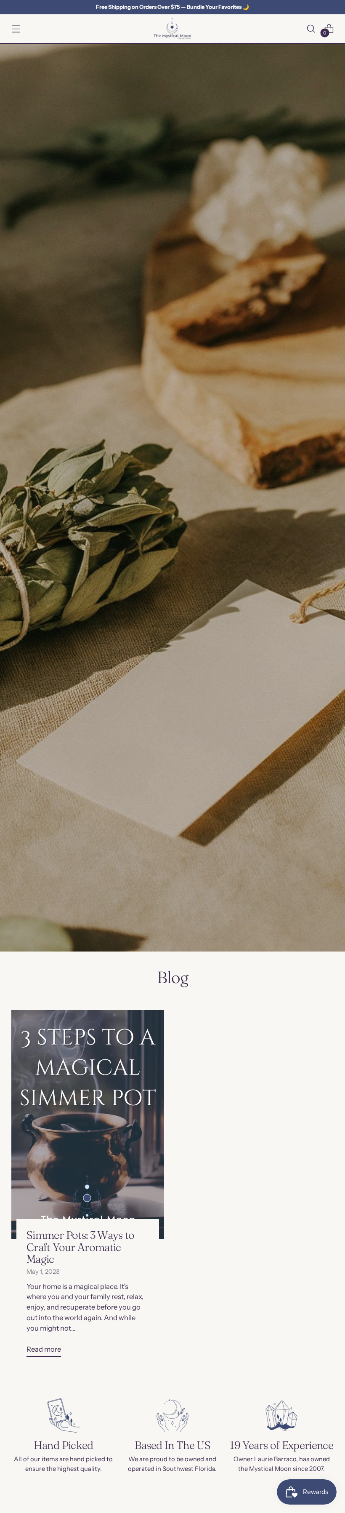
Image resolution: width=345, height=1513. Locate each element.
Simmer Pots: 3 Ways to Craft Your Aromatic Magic (81, 1247)
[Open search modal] (311, 28)
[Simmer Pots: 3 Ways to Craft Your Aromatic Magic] (87, 1124)
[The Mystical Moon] (172, 29)
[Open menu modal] (15, 28)
